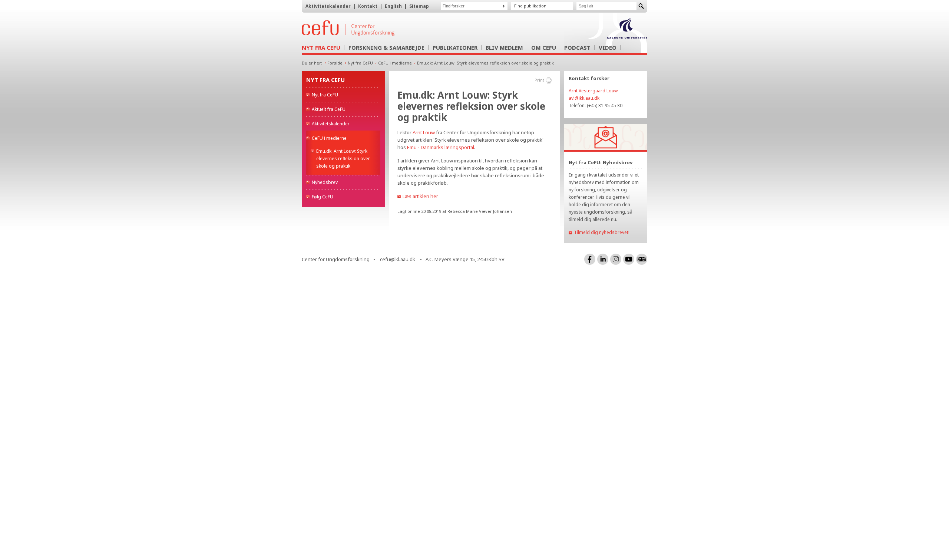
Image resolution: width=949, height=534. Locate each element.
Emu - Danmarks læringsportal (440, 147)
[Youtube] (628, 259)
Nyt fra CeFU (321, 47)
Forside (335, 63)
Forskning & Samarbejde (386, 47)
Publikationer (455, 47)
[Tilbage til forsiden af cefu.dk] (387, 28)
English (393, 6)
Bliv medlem (504, 47)
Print (539, 80)
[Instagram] (615, 259)
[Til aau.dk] (627, 36)
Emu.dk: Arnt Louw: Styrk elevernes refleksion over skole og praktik (485, 63)
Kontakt (367, 6)
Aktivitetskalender (328, 6)
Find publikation (530, 6)
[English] (641, 259)
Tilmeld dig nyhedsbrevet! (601, 232)
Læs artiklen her (420, 196)
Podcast (577, 47)
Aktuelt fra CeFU (328, 109)
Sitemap (419, 6)
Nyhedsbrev (325, 182)
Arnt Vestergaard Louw (593, 91)
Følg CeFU (322, 197)
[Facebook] (589, 259)
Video (607, 47)
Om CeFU (543, 47)
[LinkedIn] (602, 259)
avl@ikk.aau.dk (584, 98)
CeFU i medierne (395, 63)
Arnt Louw (424, 132)
